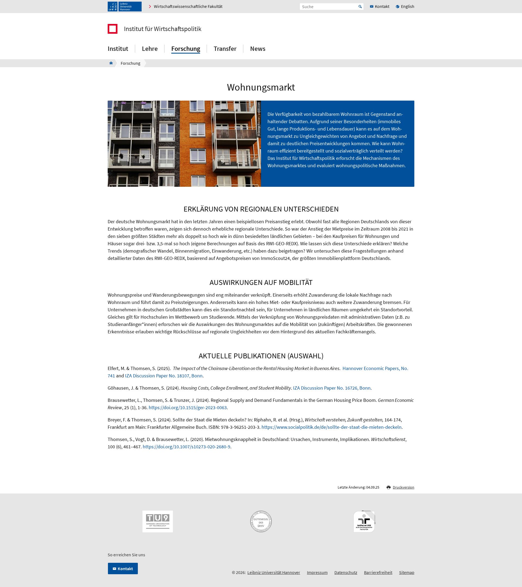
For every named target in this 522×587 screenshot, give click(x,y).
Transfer (225, 48)
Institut (118, 48)
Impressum (317, 572)
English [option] (407, 6)
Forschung (185, 48)
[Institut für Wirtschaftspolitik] (109, 63)
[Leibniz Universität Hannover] (125, 6)
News (257, 48)
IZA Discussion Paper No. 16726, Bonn (332, 388)
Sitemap (406, 572)
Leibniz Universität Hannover (273, 572)
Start (360, 6)
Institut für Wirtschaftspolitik (162, 29)
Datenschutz (345, 572)
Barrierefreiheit (378, 572)
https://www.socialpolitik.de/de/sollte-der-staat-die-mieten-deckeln (332, 427)
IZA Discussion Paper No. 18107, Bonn (164, 375)
